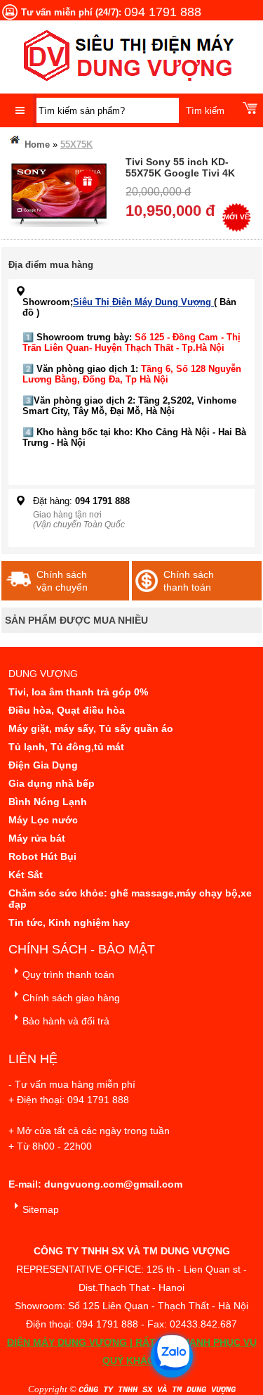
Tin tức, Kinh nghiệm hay (69, 922)
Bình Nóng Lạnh (47, 801)
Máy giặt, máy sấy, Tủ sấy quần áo (90, 728)
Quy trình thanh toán (68, 974)
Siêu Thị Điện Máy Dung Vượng (143, 302)
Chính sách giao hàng (71, 997)
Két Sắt (25, 874)
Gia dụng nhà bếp (51, 783)
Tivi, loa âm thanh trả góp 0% (78, 692)
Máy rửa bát (36, 838)
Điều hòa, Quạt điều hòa (66, 710)
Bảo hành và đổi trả (65, 1021)
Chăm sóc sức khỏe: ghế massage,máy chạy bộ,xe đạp (130, 898)
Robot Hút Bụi (42, 856)
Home (36, 144)
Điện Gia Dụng (43, 765)
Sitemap (40, 1209)
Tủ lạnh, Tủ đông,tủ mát (66, 746)
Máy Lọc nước (43, 819)
